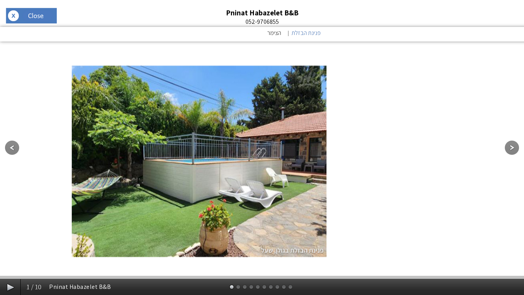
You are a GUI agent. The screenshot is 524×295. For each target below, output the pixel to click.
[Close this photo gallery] (31, 16)
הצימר (274, 33)
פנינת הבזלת (306, 33)
